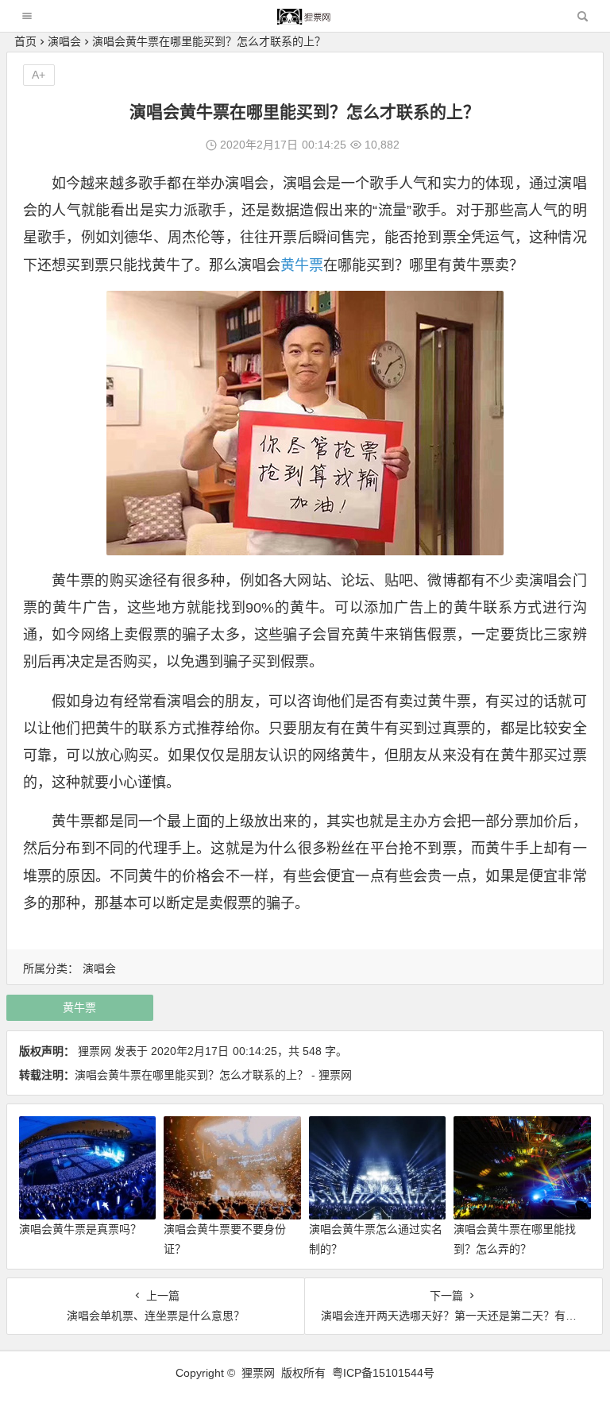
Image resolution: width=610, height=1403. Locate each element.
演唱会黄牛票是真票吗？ (80, 1229)
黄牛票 (301, 265)
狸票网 (94, 1051)
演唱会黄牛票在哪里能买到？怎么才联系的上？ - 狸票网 (213, 1075)
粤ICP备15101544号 (383, 1372)
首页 (25, 41)
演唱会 (64, 41)
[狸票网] (304, 20)
